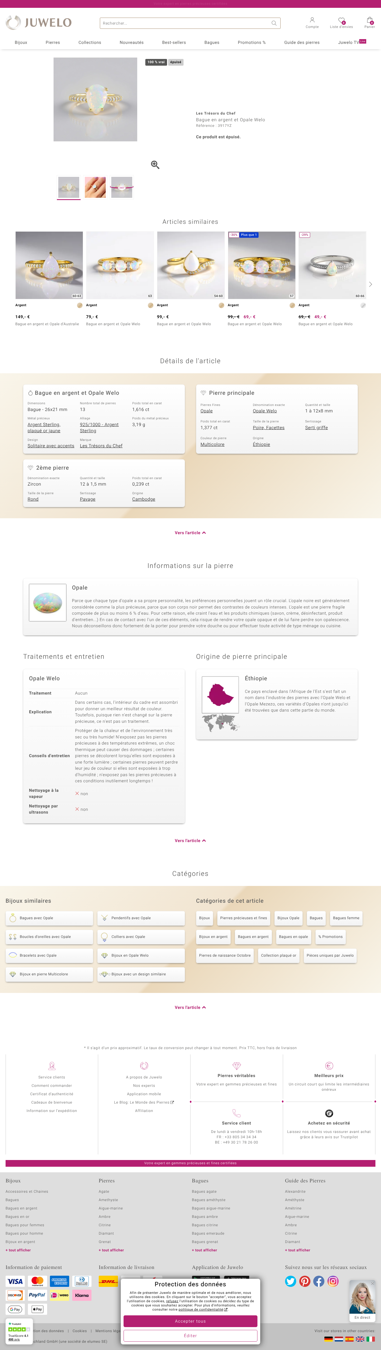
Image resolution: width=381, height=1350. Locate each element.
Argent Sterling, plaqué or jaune (44, 427)
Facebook (318, 1281)
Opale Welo (265, 411)
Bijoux (21, 43)
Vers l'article (188, 533)
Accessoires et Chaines (27, 1191)
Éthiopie (261, 444)
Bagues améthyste (209, 1200)
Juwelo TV (351, 43)
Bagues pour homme (24, 1233)
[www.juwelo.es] (349, 1339)
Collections (89, 43)
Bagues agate (204, 1191)
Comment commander (52, 1085)
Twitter (290, 1281)
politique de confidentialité (201, 1309)
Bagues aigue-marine (211, 1208)
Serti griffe (316, 427)
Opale (207, 411)
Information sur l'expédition (51, 1111)
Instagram (333, 1281)
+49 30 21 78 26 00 (240, 1142)
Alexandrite (295, 1191)
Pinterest (304, 1281)
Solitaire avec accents (51, 446)
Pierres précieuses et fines (243, 918)
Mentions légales (110, 1331)
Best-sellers (174, 43)
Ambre (105, 1217)
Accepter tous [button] (190, 1321)
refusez (172, 1301)
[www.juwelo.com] (360, 1339)
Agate (104, 1191)
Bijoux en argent (213, 937)
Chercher (275, 23)
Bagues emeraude (208, 1233)
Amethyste (108, 1200)
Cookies (80, 1331)
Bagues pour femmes (25, 1225)
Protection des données (43, 1331)
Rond (33, 499)
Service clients (51, 1077)
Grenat (105, 1242)
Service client (236, 1123)
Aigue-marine (111, 1208)
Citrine (105, 1225)
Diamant (106, 1233)
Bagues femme (346, 918)
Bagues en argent (253, 937)
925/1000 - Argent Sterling (99, 427)
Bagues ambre (205, 1217)
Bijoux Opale (289, 918)
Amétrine (293, 1208)
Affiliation (144, 1111)
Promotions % (252, 43)
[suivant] (370, 284)
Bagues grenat (205, 1242)
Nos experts (144, 1085)
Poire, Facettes (269, 427)
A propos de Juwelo (144, 1077)
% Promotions (331, 937)
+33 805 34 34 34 (241, 1137)
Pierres (53, 43)
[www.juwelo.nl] (339, 1339)
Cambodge (143, 499)
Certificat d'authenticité (51, 1094)
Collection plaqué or (278, 955)
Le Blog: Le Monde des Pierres (141, 1102)
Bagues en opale (293, 937)
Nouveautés (132, 43)
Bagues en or (18, 1217)
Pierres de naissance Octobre (225, 955)
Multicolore (213, 444)
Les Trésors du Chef (101, 446)
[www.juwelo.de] (328, 1339)
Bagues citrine (205, 1225)
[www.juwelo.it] (370, 1339)
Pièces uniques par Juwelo (330, 955)
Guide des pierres (302, 43)
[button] (312, 23)
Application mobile (144, 1094)
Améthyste (295, 1200)
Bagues (212, 43)
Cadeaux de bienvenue (51, 1102)
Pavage (88, 499)
